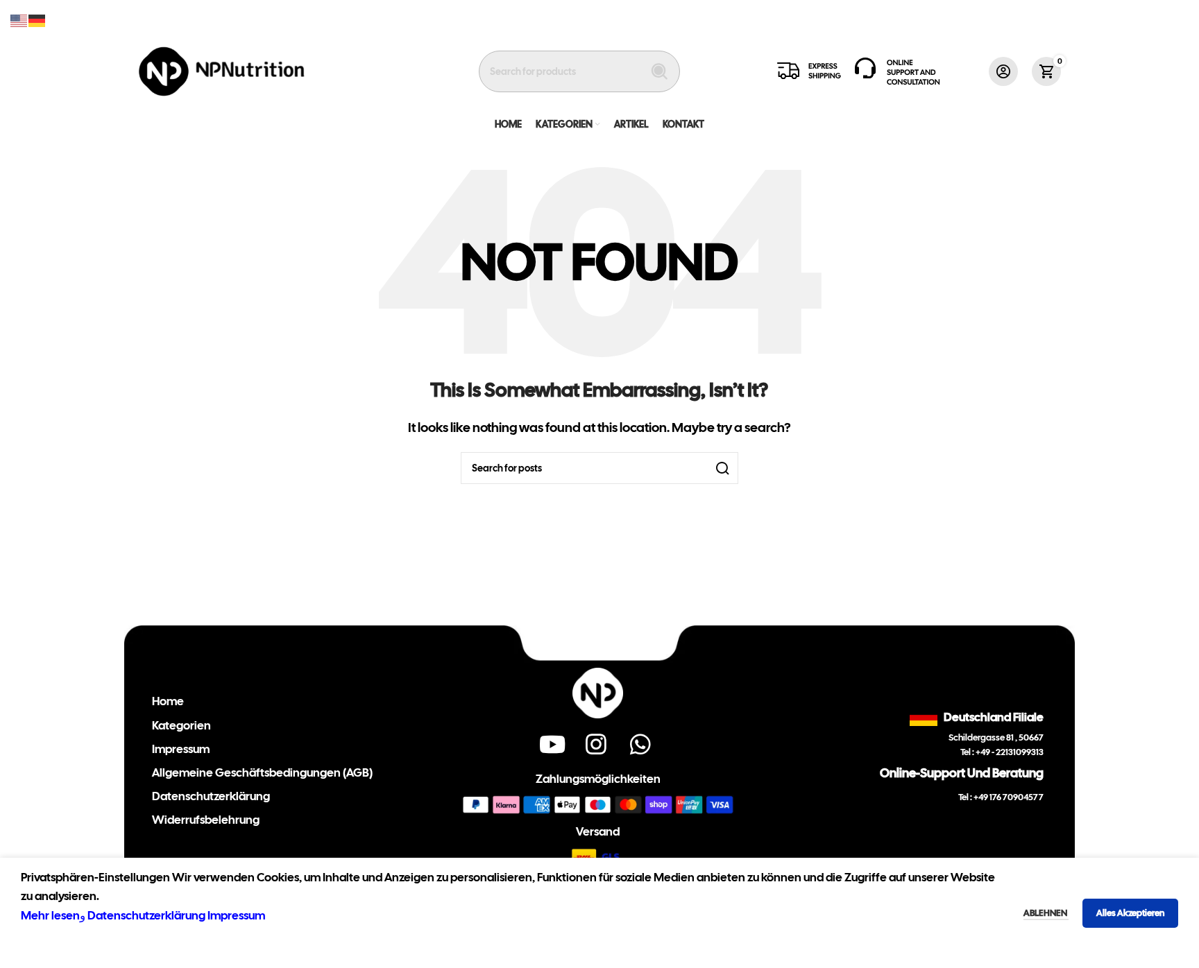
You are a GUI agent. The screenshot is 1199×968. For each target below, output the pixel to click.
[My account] (1003, 71)
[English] (19, 19)
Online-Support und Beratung (962, 773)
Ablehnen (1046, 913)
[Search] (659, 71)
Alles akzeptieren (1130, 913)
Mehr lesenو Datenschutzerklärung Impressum (143, 915)
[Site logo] (221, 70)
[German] (37, 19)
